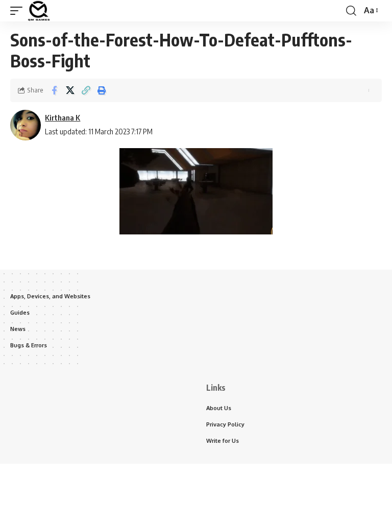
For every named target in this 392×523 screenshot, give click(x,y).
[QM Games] (39, 10)
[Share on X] (70, 90)
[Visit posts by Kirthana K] (25, 125)
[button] (19, 10)
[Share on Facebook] (54, 90)
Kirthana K (62, 117)
